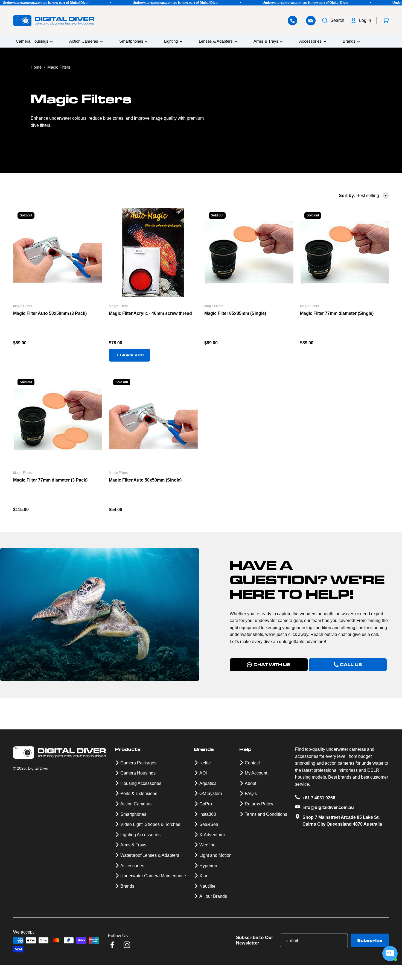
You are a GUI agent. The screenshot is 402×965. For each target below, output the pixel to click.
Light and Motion (215, 855)
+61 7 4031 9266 (318, 798)
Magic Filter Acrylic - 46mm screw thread (150, 313)
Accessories (310, 41)
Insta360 (207, 814)
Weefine (207, 845)
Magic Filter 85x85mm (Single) (235, 313)
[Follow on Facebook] (112, 945)
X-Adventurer (212, 834)
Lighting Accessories (140, 834)
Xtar (203, 875)
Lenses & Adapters (216, 41)
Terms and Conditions (266, 814)
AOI (203, 773)
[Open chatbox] (390, 953)
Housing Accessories (140, 783)
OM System (210, 793)
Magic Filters (22, 306)
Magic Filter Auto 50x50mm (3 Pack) (50, 313)
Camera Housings (32, 41)
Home (36, 67)
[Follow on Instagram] (127, 945)
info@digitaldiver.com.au (328, 807)
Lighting (171, 41)
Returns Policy (259, 804)
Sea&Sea (208, 824)
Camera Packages (138, 763)
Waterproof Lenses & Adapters (149, 855)
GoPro (205, 804)
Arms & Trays (266, 41)
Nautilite (207, 886)
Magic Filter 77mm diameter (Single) (337, 313)
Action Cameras (83, 41)
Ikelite (205, 763)
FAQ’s (251, 793)
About (250, 783)
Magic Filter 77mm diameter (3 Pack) (50, 480)
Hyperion (208, 865)
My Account (256, 773)
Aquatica (208, 783)
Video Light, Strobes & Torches (150, 824)
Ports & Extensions (138, 793)
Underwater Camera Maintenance (153, 875)
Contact (252, 763)
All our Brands (213, 896)
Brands (349, 41)
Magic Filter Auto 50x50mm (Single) (145, 480)
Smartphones (131, 41)
